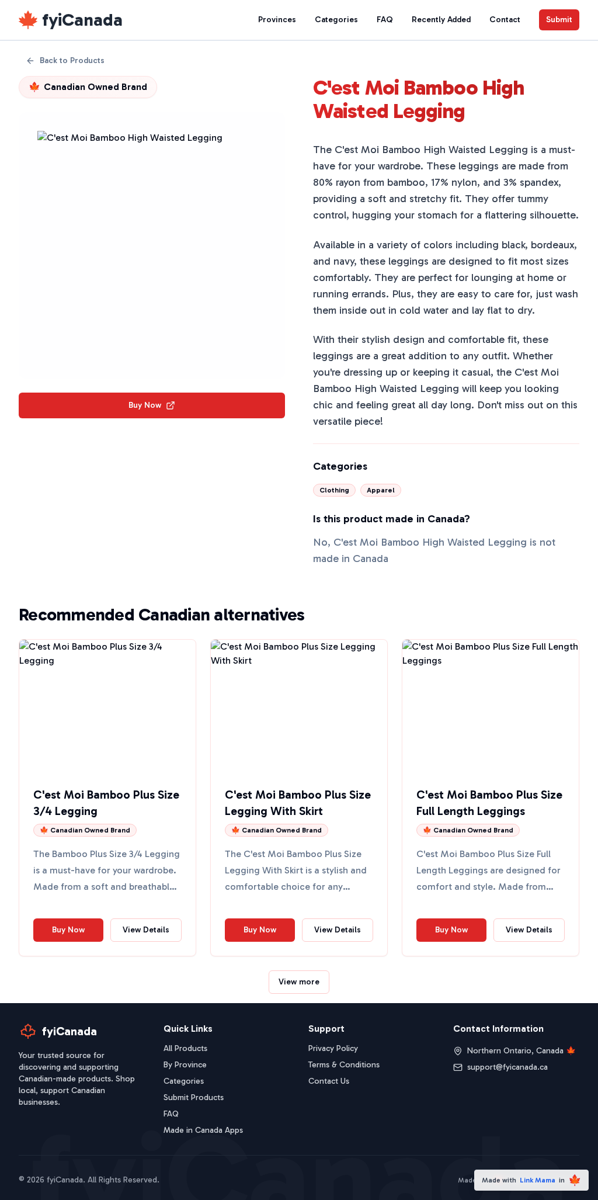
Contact (504, 20)
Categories (336, 20)
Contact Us (328, 1081)
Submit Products (194, 1097)
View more (299, 982)
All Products (185, 1048)
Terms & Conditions (344, 1065)
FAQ (385, 20)
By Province (185, 1065)
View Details (146, 930)
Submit (559, 20)
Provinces (277, 20)
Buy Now (144, 405)
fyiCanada (82, 19)
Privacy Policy (333, 1048)
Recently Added (441, 20)
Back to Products (72, 60)
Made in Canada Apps (203, 1130)
